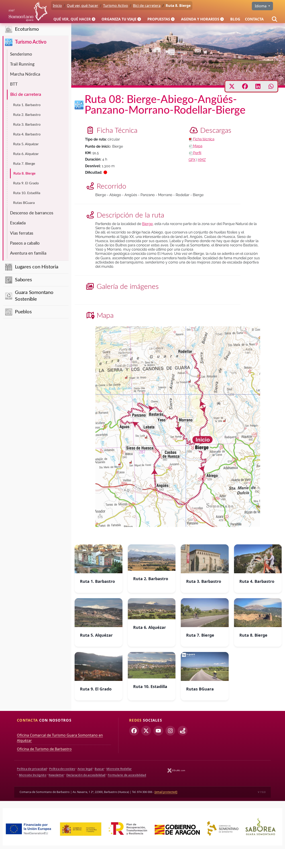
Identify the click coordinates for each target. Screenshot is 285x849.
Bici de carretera (25, 95)
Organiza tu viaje (119, 19)
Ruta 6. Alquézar (26, 154)
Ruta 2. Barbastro (27, 115)
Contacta (254, 19)
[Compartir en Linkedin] (258, 86)
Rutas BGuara (24, 203)
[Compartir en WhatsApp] (271, 86)
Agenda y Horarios (200, 19)
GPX (192, 160)
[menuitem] (75, 19)
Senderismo (21, 54)
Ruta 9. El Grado (26, 183)
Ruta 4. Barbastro (27, 134)
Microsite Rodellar (119, 769)
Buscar (99, 769)
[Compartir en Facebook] (245, 86)
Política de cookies (62, 769)
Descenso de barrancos (31, 213)
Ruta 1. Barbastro (27, 105)
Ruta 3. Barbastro (27, 124)
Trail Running (22, 64)
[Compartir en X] (232, 86)
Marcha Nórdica (25, 74)
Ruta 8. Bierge (24, 173)
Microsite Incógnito (32, 775)
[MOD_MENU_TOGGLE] (94, 19)
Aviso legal (84, 769)
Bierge (147, 224)
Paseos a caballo (25, 243)
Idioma (261, 6)
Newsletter (56, 775)
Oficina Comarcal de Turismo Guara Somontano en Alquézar (60, 738)
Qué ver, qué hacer (72, 19)
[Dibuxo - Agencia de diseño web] (176, 770)
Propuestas (158, 19)
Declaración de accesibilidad (86, 775)
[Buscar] (274, 19)
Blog (235, 19)
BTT (14, 84)
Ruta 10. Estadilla (26, 193)
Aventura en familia (28, 253)
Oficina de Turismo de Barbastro (44, 748)
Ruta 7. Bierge (24, 163)
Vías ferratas (21, 233)
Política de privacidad (32, 769)
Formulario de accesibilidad (127, 775)
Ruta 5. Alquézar (26, 144)
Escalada (18, 223)
